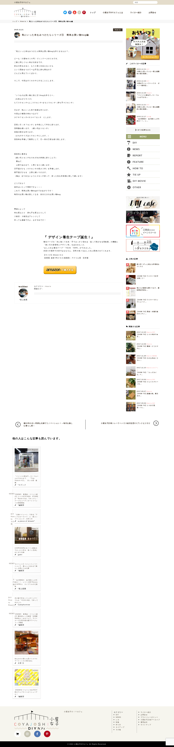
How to (23, 21)
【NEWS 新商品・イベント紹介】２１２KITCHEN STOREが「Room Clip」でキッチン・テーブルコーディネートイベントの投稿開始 (26, 499)
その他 (14, 581)
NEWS (12, 494)
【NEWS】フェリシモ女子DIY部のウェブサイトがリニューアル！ (26, 692)
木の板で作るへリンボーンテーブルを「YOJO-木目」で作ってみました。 (26, 600)
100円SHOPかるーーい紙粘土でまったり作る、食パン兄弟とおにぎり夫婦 (26, 550)
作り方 (118, 725)
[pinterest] (84, 12)
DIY (29, 450)
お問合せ (152, 12)
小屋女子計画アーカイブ (150, 720)
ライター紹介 (136, 12)
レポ (117, 720)
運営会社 (144, 722)
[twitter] (65, 12)
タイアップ (120, 727)
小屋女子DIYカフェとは (113, 12)
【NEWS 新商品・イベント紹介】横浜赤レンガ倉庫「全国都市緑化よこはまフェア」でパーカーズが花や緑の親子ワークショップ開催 (26, 618)
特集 (117, 722)
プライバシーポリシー (149, 717)
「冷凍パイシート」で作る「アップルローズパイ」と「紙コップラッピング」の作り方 (26, 517)
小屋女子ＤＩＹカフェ (73, 712)
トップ (93, 12)
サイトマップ (146, 725)
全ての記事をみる (144, 130)
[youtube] (74, 12)
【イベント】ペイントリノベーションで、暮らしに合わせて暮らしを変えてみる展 (26, 566)
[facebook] (70, 12)
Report (35, 450)
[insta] (79, 12)
